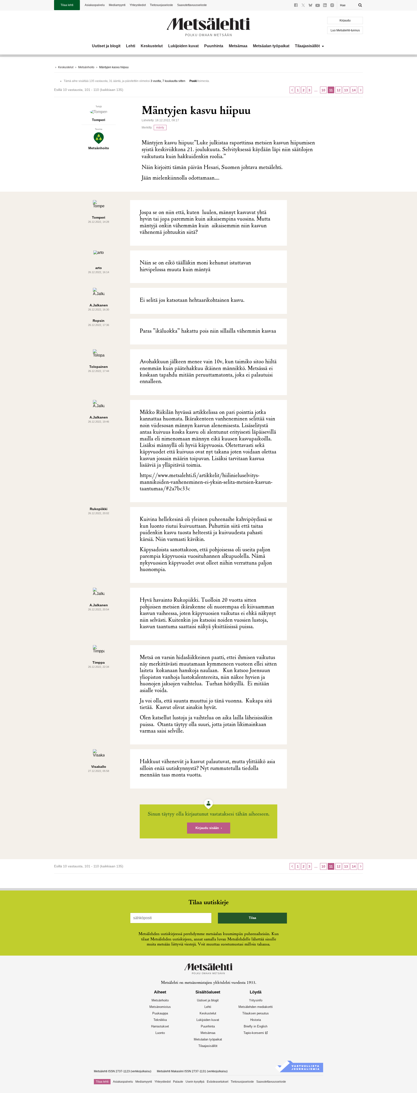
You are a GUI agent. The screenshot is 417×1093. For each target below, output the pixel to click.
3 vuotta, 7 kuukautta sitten (168, 81)
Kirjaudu (345, 20)
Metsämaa (238, 46)
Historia (255, 1020)
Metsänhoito (86, 67)
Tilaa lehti (67, 5)
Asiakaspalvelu (95, 5)
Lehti (130, 46)
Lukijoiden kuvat (183, 46)
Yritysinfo (255, 1000)
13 (346, 90)
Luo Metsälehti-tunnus (345, 30)
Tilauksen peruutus (255, 1013)
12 (339, 90)
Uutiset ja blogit (106, 46)
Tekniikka (160, 1020)
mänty (160, 127)
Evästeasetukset (217, 1081)
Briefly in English (255, 1026)
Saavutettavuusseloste (192, 5)
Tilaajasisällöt (307, 46)
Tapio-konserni (253, 1033)
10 (323, 90)
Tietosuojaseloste (161, 5)
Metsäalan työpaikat (271, 46)
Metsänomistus (160, 1007)
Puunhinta (213, 46)
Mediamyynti (117, 5)
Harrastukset (160, 1026)
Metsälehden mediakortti (255, 1007)
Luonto (160, 1033)
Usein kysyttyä (195, 1081)
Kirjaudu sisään (207, 828)
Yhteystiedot (138, 5)
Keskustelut (152, 46)
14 (354, 90)
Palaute (178, 1081)
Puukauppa (160, 1013)
